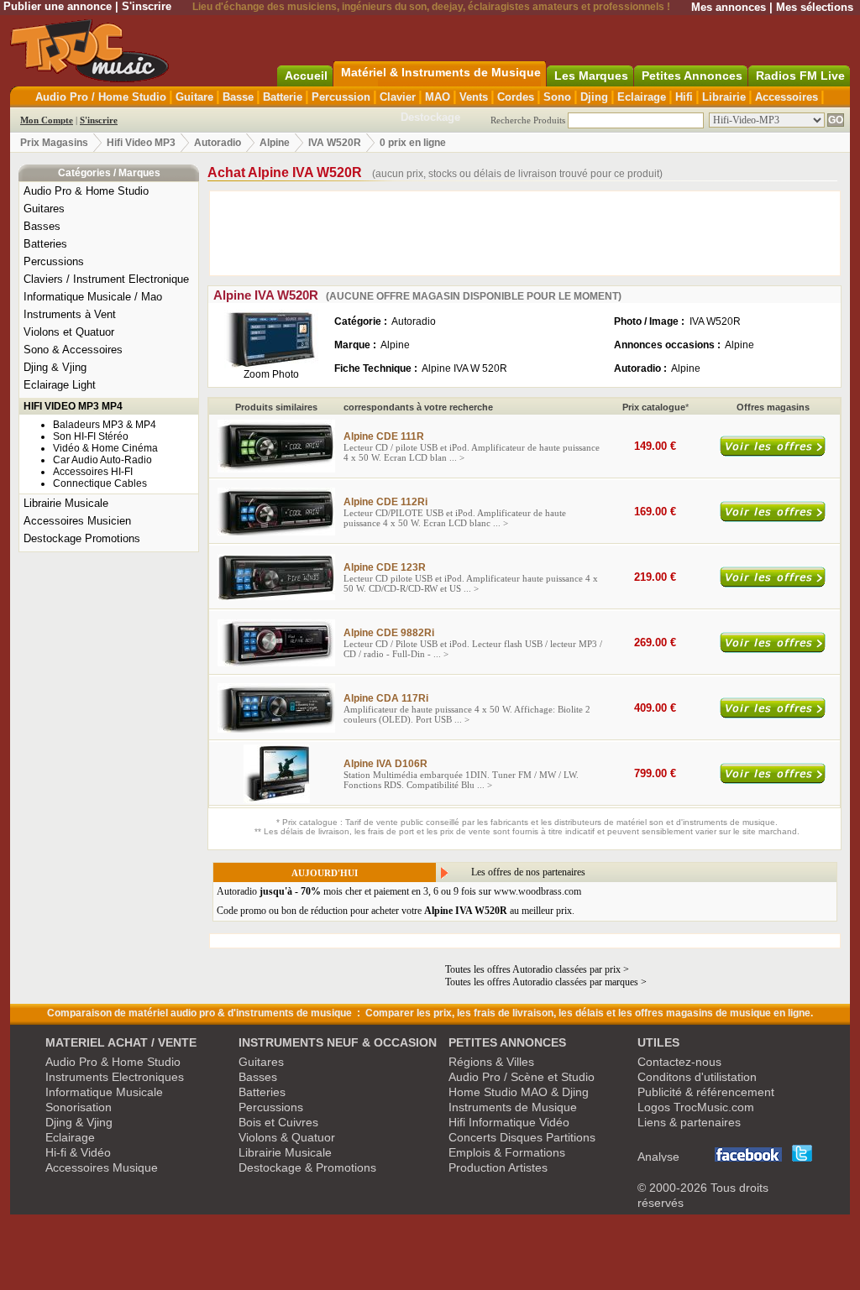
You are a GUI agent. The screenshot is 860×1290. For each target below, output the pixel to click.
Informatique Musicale (104, 1092)
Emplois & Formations (506, 1152)
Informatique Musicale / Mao (93, 296)
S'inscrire (146, 6)
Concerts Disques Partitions (521, 1137)
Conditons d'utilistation (697, 1077)
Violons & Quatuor (287, 1137)
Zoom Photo (271, 374)
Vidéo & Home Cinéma (105, 448)
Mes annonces (728, 7)
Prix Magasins (54, 143)
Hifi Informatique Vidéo (508, 1122)
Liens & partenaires (689, 1122)
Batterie (282, 97)
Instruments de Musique (512, 1107)
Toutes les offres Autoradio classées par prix (533, 969)
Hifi (684, 97)
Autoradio (217, 143)
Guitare (194, 97)
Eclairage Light (60, 385)
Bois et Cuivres (278, 1122)
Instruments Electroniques (114, 1077)
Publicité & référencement (705, 1092)
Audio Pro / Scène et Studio (521, 1077)
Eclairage (641, 97)
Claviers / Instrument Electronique (106, 279)
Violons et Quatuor (69, 332)
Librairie (724, 97)
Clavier (398, 97)
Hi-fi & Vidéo (78, 1152)
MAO (437, 97)
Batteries (45, 244)
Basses (42, 226)
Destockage (430, 117)
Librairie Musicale (66, 503)
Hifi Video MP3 (141, 143)
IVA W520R (334, 143)
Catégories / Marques (109, 173)
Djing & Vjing (55, 367)
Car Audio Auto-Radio (102, 460)
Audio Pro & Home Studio (86, 191)
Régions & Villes (491, 1061)
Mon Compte (46, 120)
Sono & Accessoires (73, 349)
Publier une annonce (57, 6)
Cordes (515, 97)
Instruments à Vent (70, 314)
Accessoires (786, 97)
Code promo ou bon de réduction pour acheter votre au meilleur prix (394, 911)
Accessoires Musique (101, 1167)
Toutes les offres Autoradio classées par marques (541, 982)
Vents (473, 97)
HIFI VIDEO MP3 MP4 (73, 406)
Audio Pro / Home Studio (100, 97)
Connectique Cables (100, 483)
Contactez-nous (679, 1061)
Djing (594, 97)
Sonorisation (78, 1107)
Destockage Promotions (82, 538)
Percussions (54, 261)
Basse (238, 97)
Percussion (341, 97)
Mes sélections (814, 7)
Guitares (44, 208)
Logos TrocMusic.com (695, 1107)
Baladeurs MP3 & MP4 (104, 425)
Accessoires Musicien (77, 520)
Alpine (275, 143)
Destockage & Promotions (307, 1167)
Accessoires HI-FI (93, 472)
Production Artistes (498, 1167)
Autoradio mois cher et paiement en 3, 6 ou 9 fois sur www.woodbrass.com (399, 891)
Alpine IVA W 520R (464, 368)
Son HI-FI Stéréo (90, 436)
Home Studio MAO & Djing (518, 1092)
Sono (557, 97)
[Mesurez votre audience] (671, 1157)
